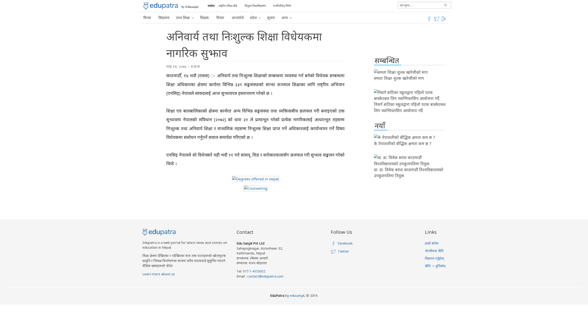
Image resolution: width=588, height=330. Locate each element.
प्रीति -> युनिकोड (435, 266)
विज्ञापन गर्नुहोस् (434, 258)
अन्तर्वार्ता (238, 17)
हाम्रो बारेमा (432, 243)
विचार (220, 17)
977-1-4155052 (254, 271)
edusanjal (297, 295)
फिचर (147, 17)
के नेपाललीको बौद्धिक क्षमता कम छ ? (402, 143)
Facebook (345, 243)
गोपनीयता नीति (434, 251)
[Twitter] (437, 20)
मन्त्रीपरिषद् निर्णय (282, 6)
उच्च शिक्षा (183, 17)
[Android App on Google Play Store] (444, 20)
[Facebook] (429, 20)
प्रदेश (253, 17)
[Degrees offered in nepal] (255, 179)
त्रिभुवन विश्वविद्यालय (255, 6)
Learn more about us (158, 274)
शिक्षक (204, 17)
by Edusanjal (189, 6)
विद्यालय (164, 17)
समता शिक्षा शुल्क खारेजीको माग (399, 78)
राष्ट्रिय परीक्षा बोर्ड (228, 6)
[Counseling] (255, 188)
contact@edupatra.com (264, 276)
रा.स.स (195, 66)
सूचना (271, 17)
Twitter (343, 251)
